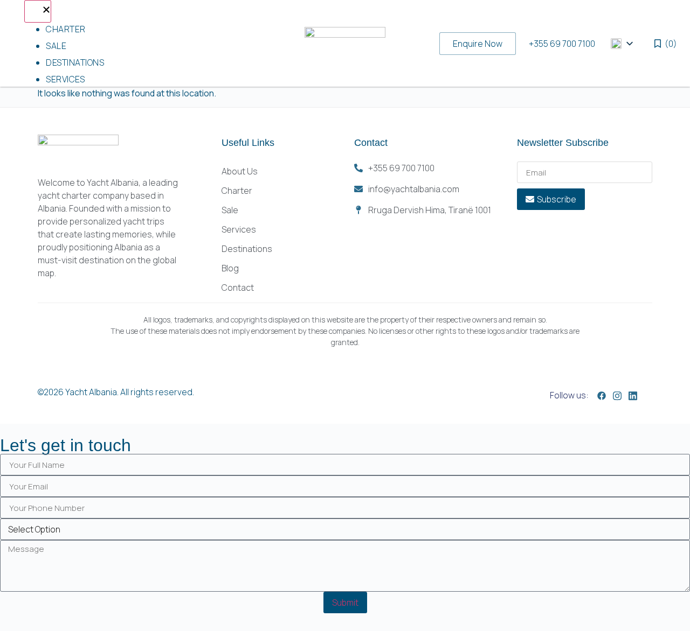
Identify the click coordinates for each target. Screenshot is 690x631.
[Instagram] (617, 394)
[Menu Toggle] (37, 11)
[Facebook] (601, 394)
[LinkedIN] (633, 394)
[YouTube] (648, 396)
